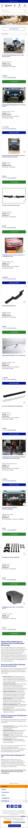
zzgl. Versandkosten (11, 77)
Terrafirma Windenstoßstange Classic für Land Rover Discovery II (13, 55)
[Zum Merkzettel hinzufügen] (24, 51)
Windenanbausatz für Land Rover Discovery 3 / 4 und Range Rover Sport (13, 255)
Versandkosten (21, 810)
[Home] (7, 15)
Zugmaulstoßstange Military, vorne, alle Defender (13, 355)
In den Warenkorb (14, 81)
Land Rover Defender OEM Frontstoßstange (12, 406)
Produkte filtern (14, 29)
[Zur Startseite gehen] (8, 6)
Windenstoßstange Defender (9, 306)
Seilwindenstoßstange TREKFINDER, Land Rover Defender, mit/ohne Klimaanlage (13, 156)
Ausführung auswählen (14, 132)
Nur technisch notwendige (19, 822)
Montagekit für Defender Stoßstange (10, 557)
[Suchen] (25, 11)
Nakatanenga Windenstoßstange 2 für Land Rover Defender (14, 105)
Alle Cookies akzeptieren (14, 825)
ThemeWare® (15, 814)
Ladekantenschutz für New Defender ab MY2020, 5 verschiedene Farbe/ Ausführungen (13, 457)
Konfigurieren (7, 822)
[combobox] (12, 11)
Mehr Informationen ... (19, 819)
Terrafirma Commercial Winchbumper (11, 205)
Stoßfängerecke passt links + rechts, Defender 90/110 (13, 607)
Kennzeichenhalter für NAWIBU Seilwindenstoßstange (9, 508)
